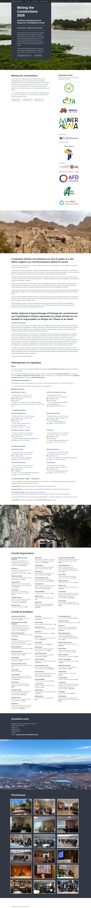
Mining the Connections (16, 1)
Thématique (35, 1)
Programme (38, 55)
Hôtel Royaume (51, 462)
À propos (27, 1)
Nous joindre (69, 1)
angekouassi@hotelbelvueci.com (61, 440)
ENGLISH (76, 1)
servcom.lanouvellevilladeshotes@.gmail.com (28, 472)
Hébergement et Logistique (57, 1)
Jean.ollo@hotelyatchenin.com (18, 425)
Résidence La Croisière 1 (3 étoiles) (20, 430)
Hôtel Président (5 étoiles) (18, 392)
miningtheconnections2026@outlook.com (27, 734)
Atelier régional (44, 1)
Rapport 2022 (27, 100)
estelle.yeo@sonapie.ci (35, 402)
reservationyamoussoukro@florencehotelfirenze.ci (65, 457)
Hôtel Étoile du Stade (17, 449)
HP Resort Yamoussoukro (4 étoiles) (56, 392)
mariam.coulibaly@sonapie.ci (53, 404)
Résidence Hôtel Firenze (53, 449)
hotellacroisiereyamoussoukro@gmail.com (28, 438)
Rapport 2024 (39, 100)
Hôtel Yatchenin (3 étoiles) (18, 413)
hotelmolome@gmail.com (59, 421)
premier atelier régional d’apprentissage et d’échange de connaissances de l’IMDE (56, 347)
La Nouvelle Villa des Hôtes (18, 462)
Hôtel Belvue (50, 430)
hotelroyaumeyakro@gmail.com (60, 471)
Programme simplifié (24, 55)
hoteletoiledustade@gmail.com (25, 457)
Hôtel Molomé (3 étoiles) (53, 413)
